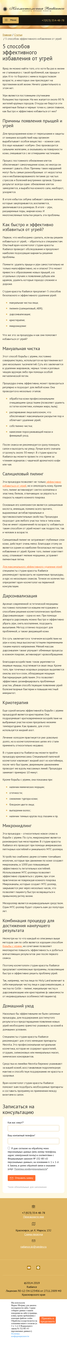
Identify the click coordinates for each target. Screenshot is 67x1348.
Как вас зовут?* (16, 1122)
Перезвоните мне (33, 1216)
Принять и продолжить (48, 1320)
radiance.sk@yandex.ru (33, 1246)
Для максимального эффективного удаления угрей (32, 566)
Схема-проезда (33, 1234)
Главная (7, 34)
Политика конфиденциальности (30, 1168)
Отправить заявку (24, 1177)
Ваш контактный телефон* (21, 1135)
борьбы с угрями (12, 946)
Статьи (18, 34)
